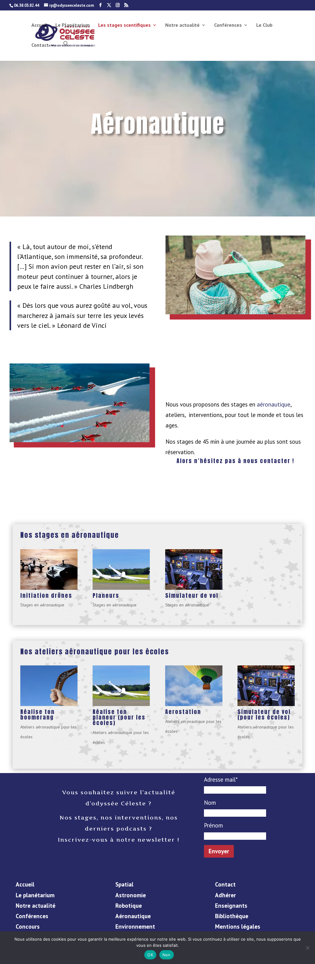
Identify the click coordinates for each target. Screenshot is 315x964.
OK (150, 954)
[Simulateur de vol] (193, 569)
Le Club (264, 25)
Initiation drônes (46, 595)
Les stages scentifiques (124, 25)
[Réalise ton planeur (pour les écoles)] (121, 685)
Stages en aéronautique (42, 605)
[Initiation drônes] (49, 569)
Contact (40, 45)
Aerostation (183, 712)
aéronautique (273, 404)
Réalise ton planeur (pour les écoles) (119, 717)
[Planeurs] (121, 569)
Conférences (228, 25)
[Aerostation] (193, 685)
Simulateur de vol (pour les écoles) (264, 714)
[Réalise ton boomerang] (49, 685)
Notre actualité (182, 25)
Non (166, 954)
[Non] (307, 948)
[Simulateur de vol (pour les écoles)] (266, 685)
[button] (66, 51)
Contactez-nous (235, 484)
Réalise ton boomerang (37, 714)
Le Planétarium (72, 25)
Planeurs (106, 595)
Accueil (39, 25)
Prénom (213, 825)
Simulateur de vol (191, 595)
